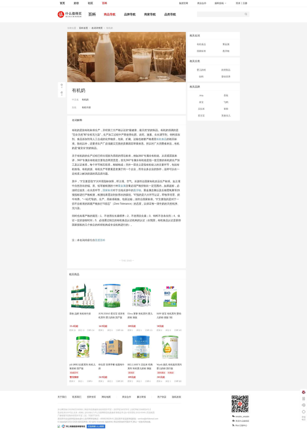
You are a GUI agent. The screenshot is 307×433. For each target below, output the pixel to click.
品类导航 (170, 14)
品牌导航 (130, 14)
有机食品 (201, 44)
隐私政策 (176, 397)
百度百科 (100, 240)
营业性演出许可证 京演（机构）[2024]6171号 (77, 412)
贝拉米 (201, 109)
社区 (90, 3)
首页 (62, 3)
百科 (104, 3)
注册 (245, 3)
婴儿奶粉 (201, 70)
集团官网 (183, 3)
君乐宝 (201, 115)
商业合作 (201, 3)
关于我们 (62, 397)
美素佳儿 (225, 115)
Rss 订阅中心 (241, 425)
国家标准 (201, 51)
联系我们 (76, 397)
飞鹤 (226, 102)
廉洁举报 (141, 397)
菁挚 (226, 109)
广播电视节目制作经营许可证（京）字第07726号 (79, 415)
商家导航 (150, 14)
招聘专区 (91, 397)
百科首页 (83, 28)
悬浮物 (226, 51)
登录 (238, 3)
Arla (201, 95)
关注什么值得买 (242, 421)
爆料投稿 (219, 3)
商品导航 (109, 14)
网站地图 (106, 397)
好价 (76, 3)
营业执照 (150, 412)
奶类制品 (225, 70)
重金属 (226, 44)
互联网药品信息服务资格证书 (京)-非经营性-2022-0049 (121, 412)
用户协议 (161, 397)
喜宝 (201, 102)
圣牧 (226, 95)
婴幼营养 (225, 76)
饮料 (201, 76)
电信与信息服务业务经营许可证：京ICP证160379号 (107, 409)
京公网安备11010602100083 (70, 409)
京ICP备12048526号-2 (141, 409)
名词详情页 (97, 28)
